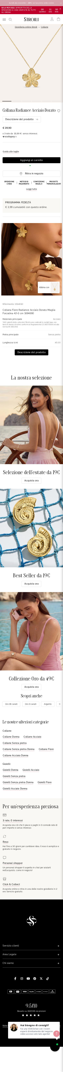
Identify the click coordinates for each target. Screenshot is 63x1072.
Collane (44, 27)
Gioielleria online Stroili (26, 27)
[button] (31, 186)
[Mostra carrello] (58, 19)
